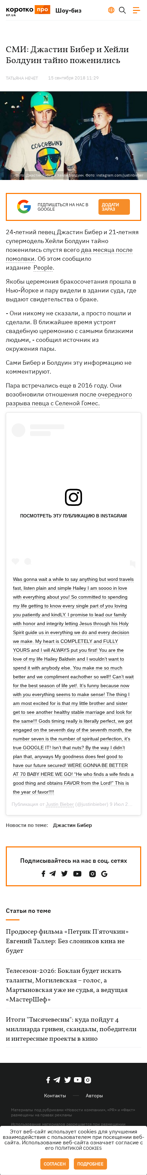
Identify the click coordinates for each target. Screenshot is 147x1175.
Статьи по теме (28, 911)
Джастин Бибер (72, 825)
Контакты (55, 1096)
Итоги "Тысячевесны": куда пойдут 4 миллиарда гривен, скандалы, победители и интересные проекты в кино (71, 1029)
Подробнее (90, 1164)
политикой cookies (78, 1148)
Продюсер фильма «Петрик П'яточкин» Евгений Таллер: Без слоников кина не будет (67, 941)
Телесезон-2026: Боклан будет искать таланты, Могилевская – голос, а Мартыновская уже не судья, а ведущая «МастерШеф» (67, 985)
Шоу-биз (68, 10)
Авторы (94, 1096)
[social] (43, 873)
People (43, 267)
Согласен (55, 1164)
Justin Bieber (60, 804)
